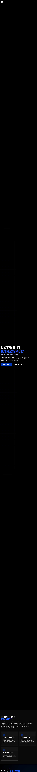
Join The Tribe (6, 364)
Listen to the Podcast (20, 364)
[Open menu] (35, 2)
